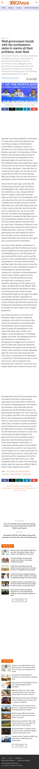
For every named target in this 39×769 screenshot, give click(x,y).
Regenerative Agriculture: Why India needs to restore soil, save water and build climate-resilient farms (23, 723)
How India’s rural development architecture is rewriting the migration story (24, 677)
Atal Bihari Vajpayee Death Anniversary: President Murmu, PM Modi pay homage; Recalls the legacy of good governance (23, 584)
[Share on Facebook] (4, 109)
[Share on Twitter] (12, 109)
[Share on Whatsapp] (19, 109)
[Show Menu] (2, 3)
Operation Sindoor (31, 8)
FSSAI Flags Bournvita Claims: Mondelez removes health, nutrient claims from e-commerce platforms (24, 700)
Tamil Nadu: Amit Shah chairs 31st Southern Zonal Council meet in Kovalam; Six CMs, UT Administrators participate (23, 568)
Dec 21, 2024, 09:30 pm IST (11, 80)
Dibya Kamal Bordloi (11, 78)
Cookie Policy (18, 758)
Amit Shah (5, 474)
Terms (10, 758)
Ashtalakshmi (27, 474)
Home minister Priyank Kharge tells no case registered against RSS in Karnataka (24, 685)
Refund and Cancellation (8, 760)
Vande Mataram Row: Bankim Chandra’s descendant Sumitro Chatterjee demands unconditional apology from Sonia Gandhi (23, 576)
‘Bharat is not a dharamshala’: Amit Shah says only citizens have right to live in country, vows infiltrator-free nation (23, 552)
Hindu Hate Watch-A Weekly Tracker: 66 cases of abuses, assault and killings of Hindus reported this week (24, 731)
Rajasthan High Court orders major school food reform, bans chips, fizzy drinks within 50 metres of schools (23, 692)
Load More (19, 600)
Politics (7, 38)
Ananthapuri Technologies (16, 765)
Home (3, 8)
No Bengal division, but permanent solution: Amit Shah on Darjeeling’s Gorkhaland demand (21, 560)
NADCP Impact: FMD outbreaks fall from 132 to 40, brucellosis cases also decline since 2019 (23, 715)
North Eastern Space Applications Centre (18, 471)
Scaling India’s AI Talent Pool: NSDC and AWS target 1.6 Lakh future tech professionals (24, 738)
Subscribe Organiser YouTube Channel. (19, 486)
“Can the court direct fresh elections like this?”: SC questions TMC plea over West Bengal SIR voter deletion (24, 708)
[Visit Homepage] (19, 3)
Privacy (3, 758)
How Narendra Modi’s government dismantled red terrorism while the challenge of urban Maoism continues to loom (23, 593)
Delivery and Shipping (24, 760)
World (18, 8)
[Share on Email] (34, 109)
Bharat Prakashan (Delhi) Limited (10, 763)
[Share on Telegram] (26, 109)
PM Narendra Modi (16, 474)
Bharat (11, 8)
